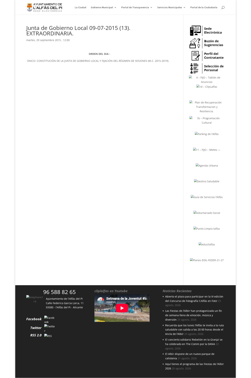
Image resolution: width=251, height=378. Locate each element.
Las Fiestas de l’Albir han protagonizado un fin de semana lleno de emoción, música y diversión (193, 315)
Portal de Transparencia (135, 7)
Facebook (34, 319)
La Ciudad (80, 7)
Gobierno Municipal (102, 7)
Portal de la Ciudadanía (203, 7)
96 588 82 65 (59, 292)
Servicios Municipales (169, 7)
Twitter (36, 328)
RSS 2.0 (36, 335)
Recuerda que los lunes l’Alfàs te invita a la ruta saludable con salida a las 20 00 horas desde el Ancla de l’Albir (194, 330)
